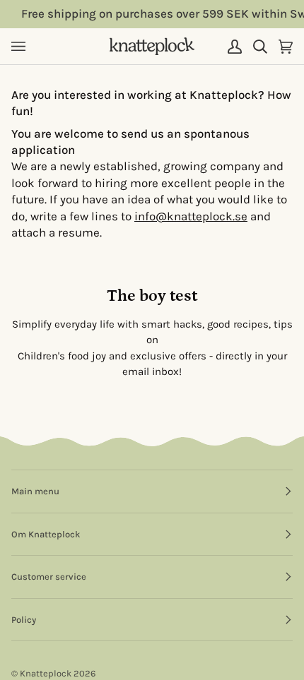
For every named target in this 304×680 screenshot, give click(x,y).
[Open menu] (24, 46)
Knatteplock (45, 673)
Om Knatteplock (45, 534)
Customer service (48, 576)
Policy (23, 619)
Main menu (35, 491)
